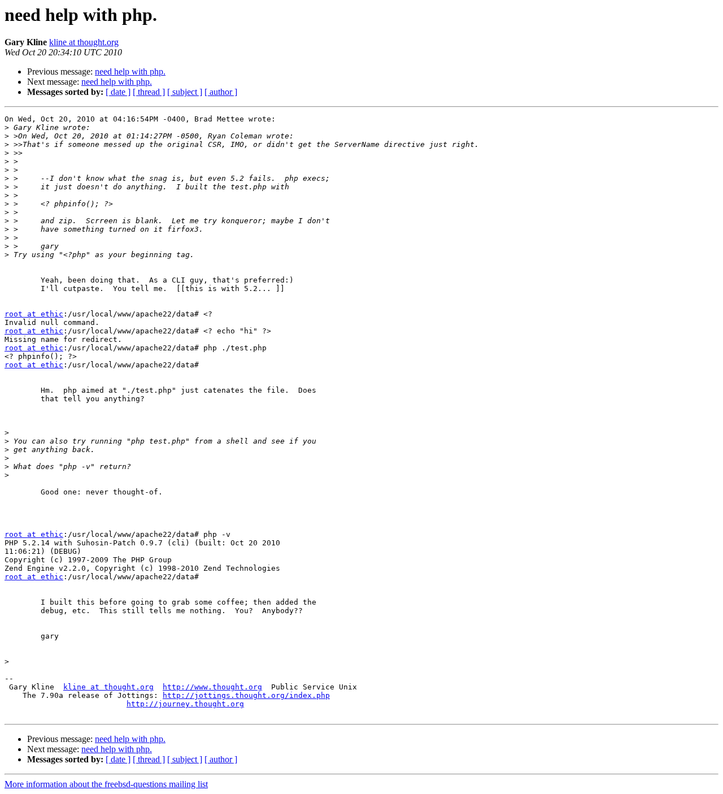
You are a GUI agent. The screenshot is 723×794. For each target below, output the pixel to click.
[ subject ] (184, 92)
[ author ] (220, 92)
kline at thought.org (84, 42)
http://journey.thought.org (185, 704)
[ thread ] (149, 92)
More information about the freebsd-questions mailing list (106, 784)
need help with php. (130, 71)
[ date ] (118, 92)
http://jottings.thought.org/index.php (246, 695)
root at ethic (34, 314)
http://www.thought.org (212, 687)
